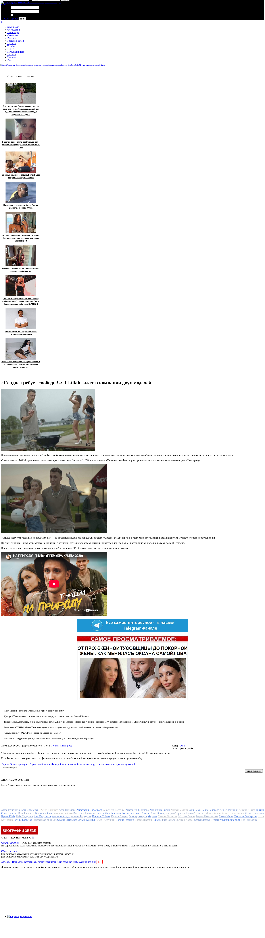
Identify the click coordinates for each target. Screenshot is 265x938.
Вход (10, 60)
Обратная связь (9, 851)
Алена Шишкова (49, 810)
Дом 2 (209, 813)
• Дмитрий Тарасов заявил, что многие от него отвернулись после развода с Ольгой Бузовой (46, 716)
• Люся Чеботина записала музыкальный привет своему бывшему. (33, 711)
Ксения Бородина (81, 816)
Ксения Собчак (101, 816)
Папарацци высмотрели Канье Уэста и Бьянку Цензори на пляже (20, 206)
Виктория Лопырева (84, 813)
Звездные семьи (15, 40)
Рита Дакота (168, 820)
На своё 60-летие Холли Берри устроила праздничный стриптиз (21, 269)
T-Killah (54, 745)
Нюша (53, 820)
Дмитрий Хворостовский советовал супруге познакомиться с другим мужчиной (93, 764)
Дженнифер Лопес (131, 813)
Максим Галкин (186, 816)
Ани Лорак (195, 810)
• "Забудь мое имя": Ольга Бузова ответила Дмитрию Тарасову (32, 733)
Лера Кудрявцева (138, 816)
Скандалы (12, 35)
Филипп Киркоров (230, 819)
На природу (66, 745)
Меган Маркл (226, 816)
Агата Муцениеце (10, 810)
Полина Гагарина (125, 820)
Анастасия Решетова (137, 809)
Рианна (157, 820)
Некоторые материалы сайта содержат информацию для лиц (67, 862)
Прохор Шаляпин (144, 820)
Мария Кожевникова (207, 816)
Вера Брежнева (26, 813)
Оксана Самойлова (67, 820)
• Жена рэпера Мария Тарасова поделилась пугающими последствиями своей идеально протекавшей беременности (60, 727)
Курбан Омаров (119, 816)
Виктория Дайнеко (63, 813)
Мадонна (152, 816)
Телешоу (11, 54)
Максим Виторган (167, 816)
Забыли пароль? (9, 18)
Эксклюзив (13, 27)
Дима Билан (157, 813)
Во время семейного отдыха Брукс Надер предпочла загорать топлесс (21, 176)
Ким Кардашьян (42, 816)
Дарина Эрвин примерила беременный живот (26, 764)
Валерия (13, 813)
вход (3, 4)
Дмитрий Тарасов (175, 813)
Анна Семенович (229, 810)
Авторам (5, 862)
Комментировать (253, 771)
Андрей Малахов (179, 810)
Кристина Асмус (61, 816)
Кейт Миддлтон (24, 816)
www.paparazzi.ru (10, 843)
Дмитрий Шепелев (195, 813)
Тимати (215, 819)
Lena (182, 745)
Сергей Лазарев (202, 820)
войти (22, 19)
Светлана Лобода (184, 820)
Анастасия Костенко (114, 810)
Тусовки (11, 43)
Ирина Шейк (8, 816)
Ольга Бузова (86, 819)
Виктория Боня (43, 813)
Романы (11, 38)
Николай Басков (41, 820)
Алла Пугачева (67, 809)
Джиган (146, 813)
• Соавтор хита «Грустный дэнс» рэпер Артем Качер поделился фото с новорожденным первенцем (48, 738)
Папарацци (13, 32)
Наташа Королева (22, 820)
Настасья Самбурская (245, 816)
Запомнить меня (22, 15)
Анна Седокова (210, 809)
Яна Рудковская (249, 820)
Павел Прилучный (105, 820)
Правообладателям (22, 862)
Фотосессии (13, 29)
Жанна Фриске (222, 813)
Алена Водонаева (30, 810)
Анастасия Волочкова (89, 809)
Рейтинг (11, 57)
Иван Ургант (237, 813)
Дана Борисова (113, 813)
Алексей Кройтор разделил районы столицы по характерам (21, 332)
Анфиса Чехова (247, 810)
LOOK (10, 49)
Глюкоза (100, 813)
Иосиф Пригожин (254, 813)
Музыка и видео (15, 51)
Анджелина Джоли (160, 810)
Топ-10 (11, 46)
